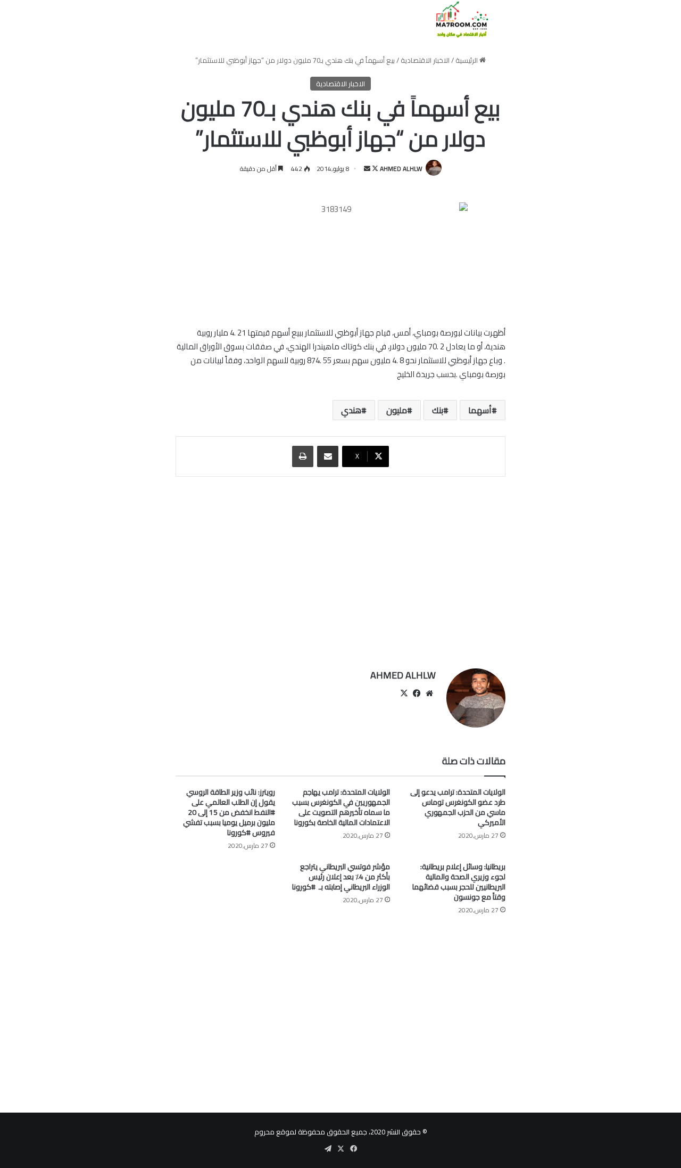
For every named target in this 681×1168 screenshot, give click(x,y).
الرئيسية (467, 60)
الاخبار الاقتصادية (425, 60)
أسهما (480, 410)
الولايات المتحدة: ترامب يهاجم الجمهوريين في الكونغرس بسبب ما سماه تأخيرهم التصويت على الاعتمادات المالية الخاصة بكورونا (341, 807)
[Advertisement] (340, 567)
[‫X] (403, 693)
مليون (396, 410)
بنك (437, 410)
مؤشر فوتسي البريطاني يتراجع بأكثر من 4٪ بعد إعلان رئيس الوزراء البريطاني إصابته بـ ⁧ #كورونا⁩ (341, 877)
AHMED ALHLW (401, 168)
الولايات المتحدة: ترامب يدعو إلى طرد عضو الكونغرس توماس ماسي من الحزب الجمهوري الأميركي (457, 807)
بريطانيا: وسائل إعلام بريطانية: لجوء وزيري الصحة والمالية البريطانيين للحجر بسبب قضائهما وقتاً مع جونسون (458, 882)
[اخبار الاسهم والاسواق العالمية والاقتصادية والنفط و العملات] (455, 19)
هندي (351, 410)
